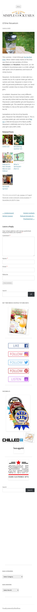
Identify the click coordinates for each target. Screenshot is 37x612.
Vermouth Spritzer (5, 188)
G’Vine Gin (5, 147)
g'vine (11, 198)
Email (5, 266)
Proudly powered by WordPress (11, 608)
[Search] (31, 294)
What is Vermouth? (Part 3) (17, 166)
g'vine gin (16, 198)
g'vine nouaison (24, 198)
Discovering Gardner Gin (18, 148)
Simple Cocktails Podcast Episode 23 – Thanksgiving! (27, 216)
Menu (18, 6)
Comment (6, 236)
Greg (17, 200)
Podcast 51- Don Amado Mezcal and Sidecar (6, 167)
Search (4, 291)
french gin (5, 198)
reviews (22, 195)
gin (18, 195)
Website (5, 274)
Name (5, 258)
